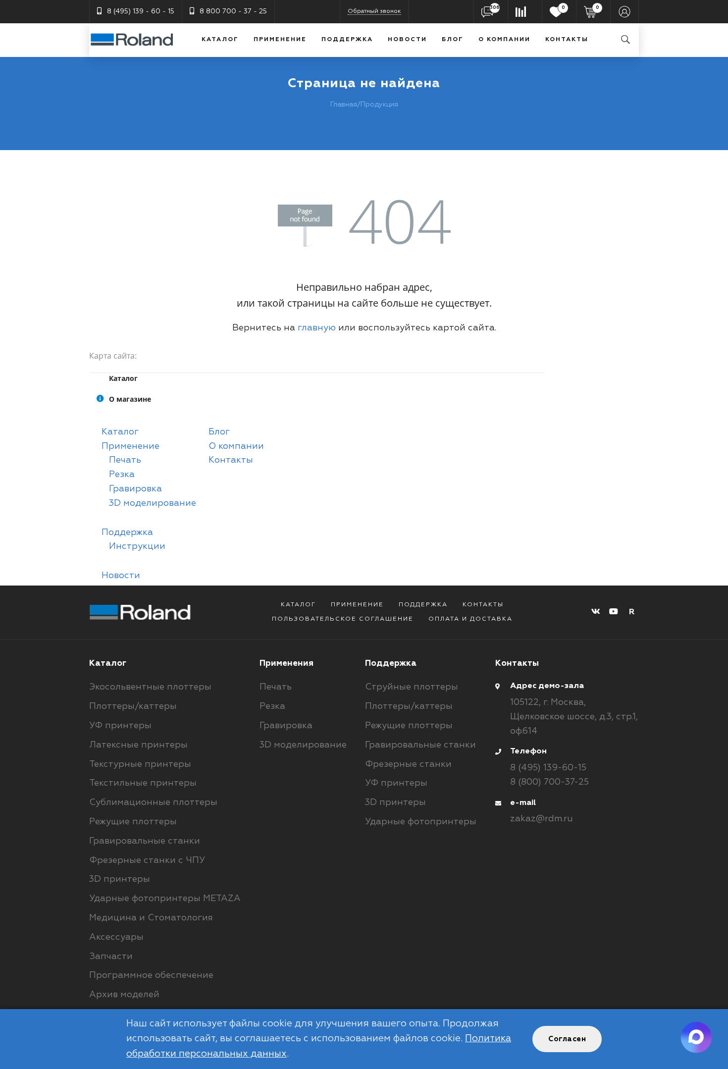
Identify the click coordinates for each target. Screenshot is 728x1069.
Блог (453, 40)
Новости (407, 40)
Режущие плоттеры (133, 821)
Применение (280, 40)
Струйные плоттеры (411, 687)
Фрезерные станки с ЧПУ (147, 860)
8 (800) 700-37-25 (549, 782)
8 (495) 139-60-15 (548, 767)
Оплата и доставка (470, 619)
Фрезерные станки (408, 764)
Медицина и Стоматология (151, 917)
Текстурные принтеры (140, 764)
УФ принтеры (120, 725)
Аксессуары (116, 937)
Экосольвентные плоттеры (150, 687)
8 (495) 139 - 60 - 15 (140, 11)
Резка (122, 474)
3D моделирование (152, 503)
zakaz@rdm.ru (541, 818)
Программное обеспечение (151, 975)
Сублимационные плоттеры (153, 802)
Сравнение (525, 11)
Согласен (567, 1039)
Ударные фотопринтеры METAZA (165, 898)
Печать (125, 460)
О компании (504, 40)
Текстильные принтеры (143, 783)
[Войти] (624, 11)
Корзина (597, 7)
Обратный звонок (374, 11)
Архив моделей (124, 994)
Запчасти (111, 956)
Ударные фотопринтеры (420, 821)
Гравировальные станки (144, 841)
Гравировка (135, 488)
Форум (495, 7)
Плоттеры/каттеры (133, 706)
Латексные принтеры (138, 745)
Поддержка (347, 40)
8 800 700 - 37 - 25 (233, 11)
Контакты (566, 40)
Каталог (220, 40)
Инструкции (137, 546)
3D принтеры (119, 879)
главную (317, 327)
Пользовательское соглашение (343, 619)
